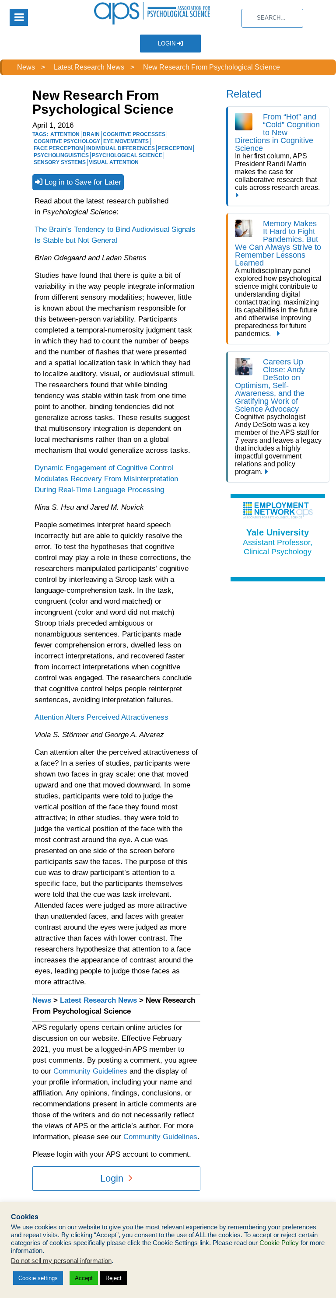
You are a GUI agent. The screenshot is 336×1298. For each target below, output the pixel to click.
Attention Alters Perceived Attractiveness (101, 717)
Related (244, 94)
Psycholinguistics (61, 155)
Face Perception (58, 148)
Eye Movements (126, 141)
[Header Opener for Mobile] (19, 17)
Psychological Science (127, 155)
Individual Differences (120, 148)
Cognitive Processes (134, 134)
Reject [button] (113, 1278)
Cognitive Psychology (67, 141)
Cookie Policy (279, 1242)
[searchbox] (272, 18)
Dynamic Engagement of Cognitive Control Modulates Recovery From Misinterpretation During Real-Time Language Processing (106, 479)
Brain (91, 134)
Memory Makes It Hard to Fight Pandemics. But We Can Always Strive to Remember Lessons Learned (278, 243)
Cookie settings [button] (38, 1278)
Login (167, 43)
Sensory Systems (60, 162)
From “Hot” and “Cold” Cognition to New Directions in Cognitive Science (277, 132)
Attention (65, 134)
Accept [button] (84, 1278)
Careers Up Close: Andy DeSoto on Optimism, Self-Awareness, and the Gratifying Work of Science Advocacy (270, 385)
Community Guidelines (90, 1071)
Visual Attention (114, 162)
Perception (175, 148)
